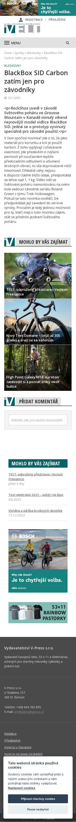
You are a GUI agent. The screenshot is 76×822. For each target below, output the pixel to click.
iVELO (22, 28)
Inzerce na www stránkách (23, 754)
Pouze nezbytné (38, 809)
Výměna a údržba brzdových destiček (35, 510)
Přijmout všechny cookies (38, 798)
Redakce (10, 733)
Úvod (7, 53)
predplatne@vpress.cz (29, 712)
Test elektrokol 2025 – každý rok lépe (35, 495)
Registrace (34, 20)
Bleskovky (34, 53)
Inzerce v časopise (17, 747)
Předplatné (12, 740)
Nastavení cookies (21, 788)
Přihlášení (57, 20)
